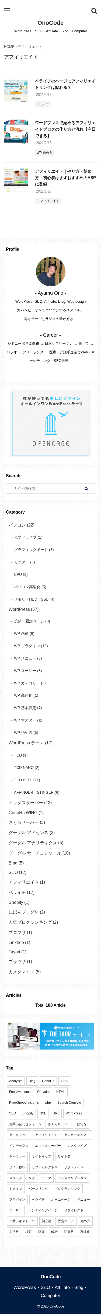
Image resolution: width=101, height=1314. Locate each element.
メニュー (83, 1199)
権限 (28, 1232)
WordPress (74, 1113)
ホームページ (61, 1199)
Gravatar (43, 1092)
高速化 (85, 1232)
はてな (82, 1124)
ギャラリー (17, 1156)
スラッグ (15, 1178)
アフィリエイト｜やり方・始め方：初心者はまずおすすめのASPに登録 (65, 177)
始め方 (85, 1221)
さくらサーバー (59, 1124)
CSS (64, 1081)
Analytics (15, 1081)
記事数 (69, 1232)
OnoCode (50, 22)
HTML (60, 1092)
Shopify (27, 1113)
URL (56, 1113)
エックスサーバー (48, 1146)
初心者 (46, 1221)
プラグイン (17, 1199)
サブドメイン (73, 1167)
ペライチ (38, 1199)
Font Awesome (20, 1092)
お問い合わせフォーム (25, 1124)
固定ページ (66, 1221)
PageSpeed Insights (24, 1102)
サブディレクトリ (45, 1167)
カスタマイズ (77, 1146)
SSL (43, 1113)
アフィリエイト (46, 1135)
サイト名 (64, 1156)
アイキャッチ (19, 1135)
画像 (41, 1232)
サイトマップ (41, 1156)
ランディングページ (43, 1210)
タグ (32, 1178)
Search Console (69, 1102)
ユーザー (15, 1210)
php (48, 1102)
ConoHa (48, 1081)
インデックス (19, 1146)
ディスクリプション (72, 1178)
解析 (54, 1232)
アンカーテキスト (77, 1135)
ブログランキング (67, 1189)
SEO (12, 1113)
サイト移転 (17, 1167)
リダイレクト (73, 1210)
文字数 (14, 1232)
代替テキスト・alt (22, 1221)
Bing (32, 1081)
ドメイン (15, 1189)
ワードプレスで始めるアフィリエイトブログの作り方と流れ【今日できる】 (65, 129)
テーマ (46, 1178)
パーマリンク (38, 1189)
